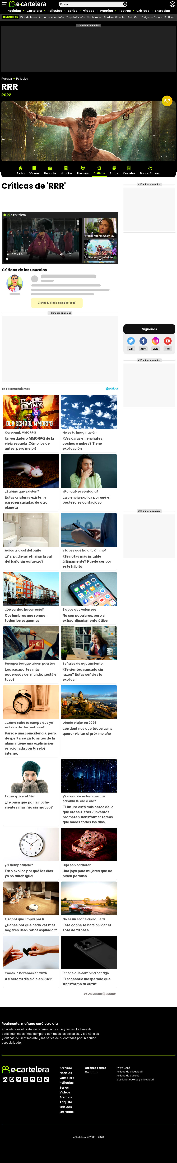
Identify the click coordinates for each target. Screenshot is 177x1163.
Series (72, 10)
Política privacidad (130, 1071)
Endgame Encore (152, 17)
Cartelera (34, 10)
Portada (6, 78)
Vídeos (88, 10)
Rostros (125, 10)
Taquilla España (75, 17)
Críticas (142, 10)
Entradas (162, 10)
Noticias (14, 10)
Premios (106, 10)
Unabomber (94, 17)
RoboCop (133, 17)
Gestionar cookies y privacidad (135, 1079)
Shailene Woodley (115, 17)
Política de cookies (128, 1075)
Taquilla (66, 1102)
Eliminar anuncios (90, 25)
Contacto (91, 1072)
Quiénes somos (95, 1068)
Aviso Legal (123, 1067)
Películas (55, 10)
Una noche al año (53, 17)
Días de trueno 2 (30, 17)
